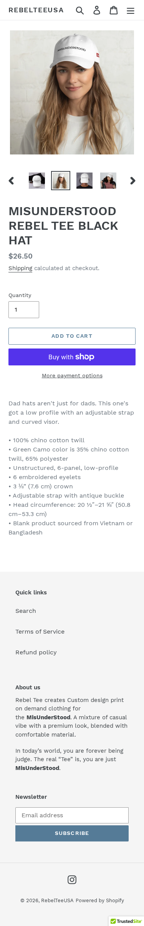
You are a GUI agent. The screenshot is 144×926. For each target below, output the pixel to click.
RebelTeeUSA (36, 10)
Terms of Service (40, 631)
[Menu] (130, 10)
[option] (37, 180)
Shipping (20, 268)
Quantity (19, 295)
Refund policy (36, 652)
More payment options (72, 375)
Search (25, 610)
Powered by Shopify (100, 900)
